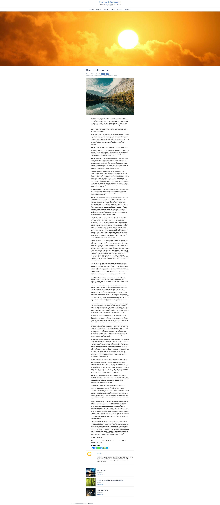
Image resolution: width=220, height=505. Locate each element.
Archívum (106, 9)
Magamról (119, 9)
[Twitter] (95, 448)
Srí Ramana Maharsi (109, 75)
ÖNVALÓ (104, 75)
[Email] (104, 448)
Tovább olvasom (100, 474)
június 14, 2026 (100, 492)
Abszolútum (88, 75)
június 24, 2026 (100, 482)
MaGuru (100, 75)
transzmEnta (128, 9)
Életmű (112, 9)
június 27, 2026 (100, 472)
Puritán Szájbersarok (110, 2)
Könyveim (98, 9)
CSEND (95, 75)
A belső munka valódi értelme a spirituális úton (110, 480)
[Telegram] (101, 448)
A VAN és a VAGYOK (102, 490)
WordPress (91, 503)
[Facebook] (92, 448)
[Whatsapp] (98, 448)
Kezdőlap (91, 9)
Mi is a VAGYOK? (101, 470)
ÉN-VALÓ (97, 75)
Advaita (103, 73)
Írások (108, 73)
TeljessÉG (115, 75)
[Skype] (107, 448)
